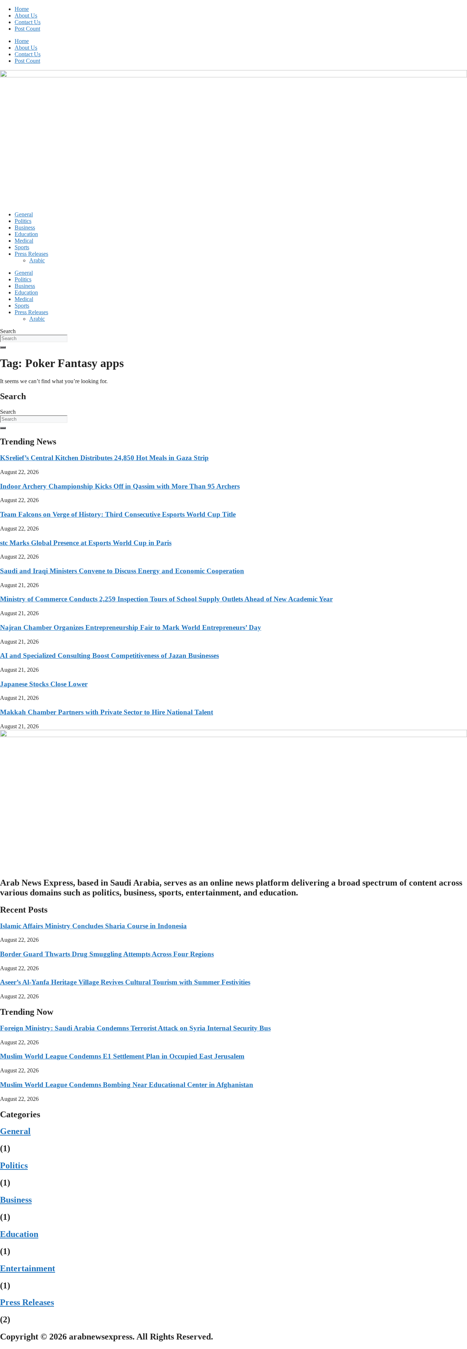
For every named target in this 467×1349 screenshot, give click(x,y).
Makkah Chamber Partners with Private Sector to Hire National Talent (106, 712)
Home (22, 9)
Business (25, 227)
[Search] (3, 347)
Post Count (27, 29)
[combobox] (33, 338)
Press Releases (31, 254)
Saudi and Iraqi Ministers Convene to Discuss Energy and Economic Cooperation (122, 571)
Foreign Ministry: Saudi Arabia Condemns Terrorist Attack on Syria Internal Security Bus (135, 1028)
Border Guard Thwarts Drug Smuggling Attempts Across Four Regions (107, 954)
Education (26, 234)
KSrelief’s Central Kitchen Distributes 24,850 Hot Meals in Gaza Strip (104, 458)
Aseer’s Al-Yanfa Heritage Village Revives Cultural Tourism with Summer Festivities (125, 982)
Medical (24, 241)
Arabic (37, 260)
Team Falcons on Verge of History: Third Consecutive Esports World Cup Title (118, 514)
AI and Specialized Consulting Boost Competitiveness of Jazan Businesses (109, 655)
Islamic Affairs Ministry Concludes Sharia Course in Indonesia (93, 926)
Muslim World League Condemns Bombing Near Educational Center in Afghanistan (126, 1084)
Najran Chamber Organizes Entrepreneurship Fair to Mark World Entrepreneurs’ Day (130, 627)
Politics (23, 221)
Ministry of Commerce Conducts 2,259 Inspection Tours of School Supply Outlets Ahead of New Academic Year (166, 599)
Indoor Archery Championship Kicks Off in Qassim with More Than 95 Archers (120, 486)
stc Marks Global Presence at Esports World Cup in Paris (85, 543)
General (24, 214)
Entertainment (27, 1268)
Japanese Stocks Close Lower (44, 684)
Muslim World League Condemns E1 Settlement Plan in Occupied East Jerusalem (122, 1056)
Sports (22, 247)
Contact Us (27, 22)
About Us (26, 15)
